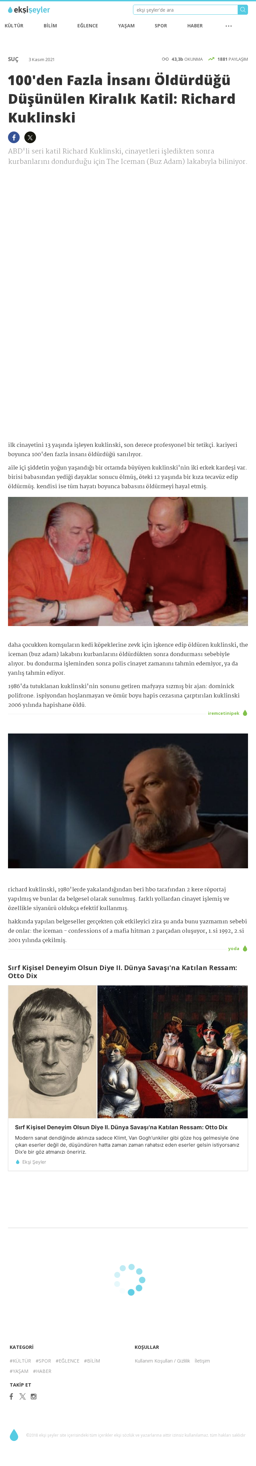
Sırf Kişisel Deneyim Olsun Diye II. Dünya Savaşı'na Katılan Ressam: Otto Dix (121, 1127)
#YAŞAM (19, 1371)
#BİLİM (92, 1361)
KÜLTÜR (14, 25)
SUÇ (14, 59)
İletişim (202, 1361)
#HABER (42, 1371)
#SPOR (43, 1361)
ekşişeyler (38, 10)
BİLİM (50, 25)
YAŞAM (126, 25)
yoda (234, 948)
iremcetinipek (224, 713)
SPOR (161, 25)
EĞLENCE (87, 25)
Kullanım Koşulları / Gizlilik (162, 1361)
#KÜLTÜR (20, 1361)
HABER (195, 25)
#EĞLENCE (67, 1361)
